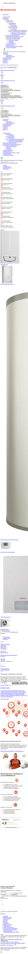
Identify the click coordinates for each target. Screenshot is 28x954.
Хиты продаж (6, 637)
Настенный (3, 651)
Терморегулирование (13, 40)
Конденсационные (13, 26)
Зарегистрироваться (5, 94)
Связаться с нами (12, 67)
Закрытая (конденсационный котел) (9, 655)
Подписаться (14, 894)
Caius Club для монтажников (7, 90)
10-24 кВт (3, 658)
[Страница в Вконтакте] (4, 900)
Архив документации (11, 47)
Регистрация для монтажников (16, 97)
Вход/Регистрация (5, 86)
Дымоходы (11, 41)
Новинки (5, 639)
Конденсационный (5, 668)
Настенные (14, 25)
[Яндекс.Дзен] (5, 909)
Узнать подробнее (5, 685)
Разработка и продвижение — (8, 945)
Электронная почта (17, 893)
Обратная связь (4, 940)
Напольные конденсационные (18, 34)
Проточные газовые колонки (12, 35)
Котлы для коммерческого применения (18, 30)
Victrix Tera (3, 645)
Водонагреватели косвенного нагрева (15, 36)
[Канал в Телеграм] (4, 903)
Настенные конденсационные (18, 32)
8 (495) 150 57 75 (5, 67)
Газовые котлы (9, 20)
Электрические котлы (11, 43)
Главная (5, 165)
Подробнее (7, 949)
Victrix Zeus (3, 647)
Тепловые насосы (10, 45)
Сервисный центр (4, 91)
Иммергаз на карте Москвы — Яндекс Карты (14, 827)
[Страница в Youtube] (4, 905)
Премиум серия (6, 638)
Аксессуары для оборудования (13, 37)
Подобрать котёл (7, 153)
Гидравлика (11, 42)
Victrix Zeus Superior (5, 644)
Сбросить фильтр (5, 670)
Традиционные (12, 23)
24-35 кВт (3, 660)
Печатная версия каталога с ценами (14, 46)
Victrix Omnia (4, 646)
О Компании (9, 55)
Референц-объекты (10, 56)
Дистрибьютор (17, 90)
